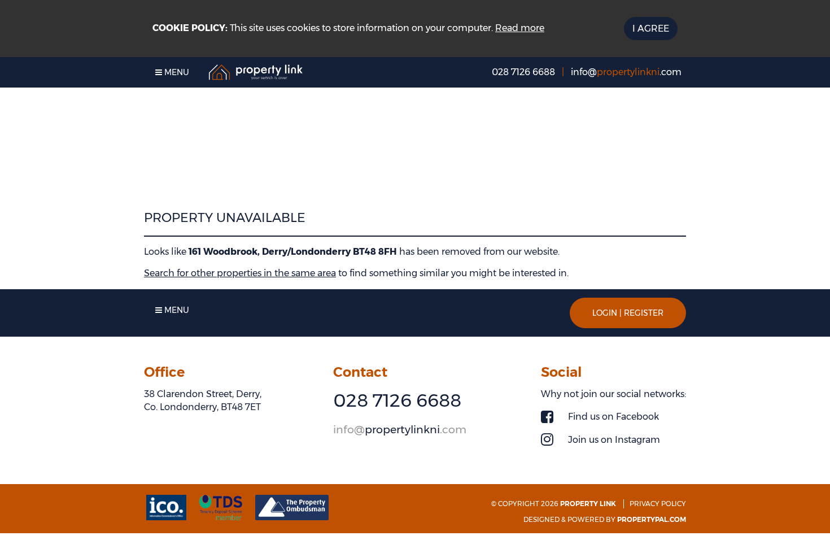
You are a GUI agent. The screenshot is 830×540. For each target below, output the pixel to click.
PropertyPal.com (651, 519)
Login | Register (627, 313)
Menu (175, 72)
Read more (519, 28)
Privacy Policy (658, 503)
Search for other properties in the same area (240, 273)
